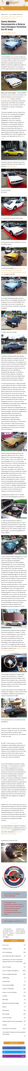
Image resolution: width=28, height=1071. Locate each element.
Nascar (4, 1007)
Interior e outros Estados (9, 992)
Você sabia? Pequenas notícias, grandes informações (13, 1033)
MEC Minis (5, 999)
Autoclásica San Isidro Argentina (11, 956)
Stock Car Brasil (6, 1017)
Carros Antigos (6, 967)
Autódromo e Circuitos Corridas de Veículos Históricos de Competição (12, 960)
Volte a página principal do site (13, 921)
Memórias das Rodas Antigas (10, 1003)
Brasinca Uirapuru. (12, 166)
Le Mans (4, 996)
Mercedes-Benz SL (6, 830)
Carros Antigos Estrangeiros (10, 970)
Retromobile (5, 1014)
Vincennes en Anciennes (9, 1028)
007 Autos (5, 945)
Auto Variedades (7, 952)
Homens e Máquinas (8, 988)
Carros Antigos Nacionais (9, 974)
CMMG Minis (5, 978)
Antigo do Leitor (7, 949)
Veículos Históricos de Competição (12, 1021)
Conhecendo (6, 981)
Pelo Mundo (5, 1010)
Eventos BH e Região (8, 985)
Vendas (4, 1025)
